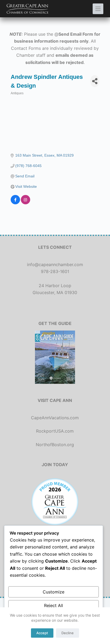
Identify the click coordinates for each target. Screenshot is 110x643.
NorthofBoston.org (55, 444)
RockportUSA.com (55, 431)
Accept (42, 633)
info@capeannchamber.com (55, 264)
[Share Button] (94, 81)
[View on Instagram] (25, 203)
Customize (53, 592)
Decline (67, 633)
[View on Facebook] (15, 203)
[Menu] (98, 8)
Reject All (53, 605)
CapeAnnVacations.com (55, 417)
